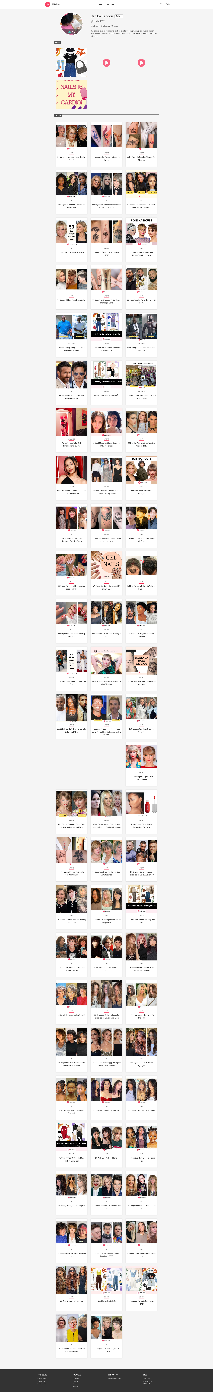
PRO (73, 32)
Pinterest (75, 1386)
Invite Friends (41, 1384)
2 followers (95, 26)
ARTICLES (110, 4)
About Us (146, 1378)
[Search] (161, 4)
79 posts (114, 26)
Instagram (76, 1381)
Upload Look (41, 1378)
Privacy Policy (147, 1381)
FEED (101, 4)
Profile (168, 4)
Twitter (75, 1384)
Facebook (76, 1378)
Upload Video (41, 1381)
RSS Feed (146, 1384)
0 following (105, 26)
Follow (118, 16)
